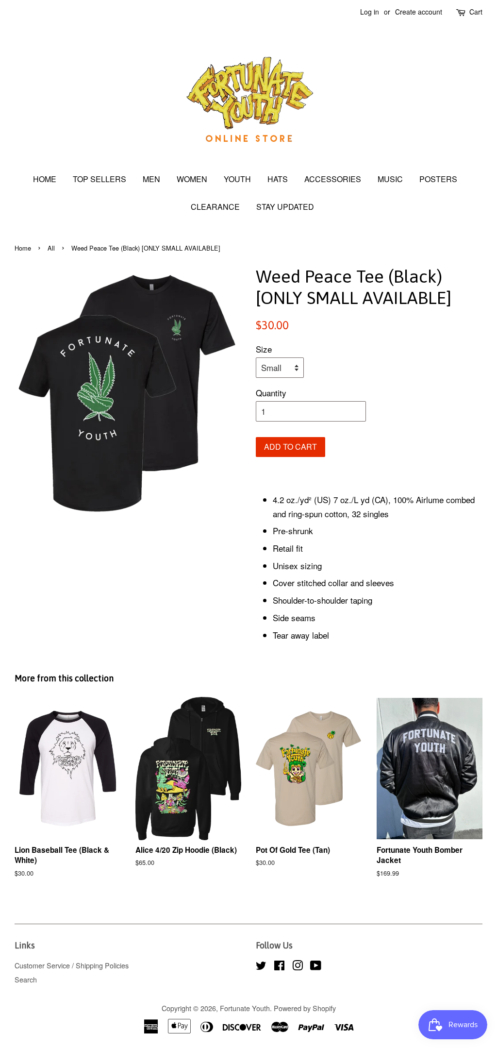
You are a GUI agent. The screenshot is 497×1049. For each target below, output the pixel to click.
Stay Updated (285, 206)
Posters (438, 179)
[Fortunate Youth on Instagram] (297, 967)
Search (26, 979)
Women (192, 179)
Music (390, 179)
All (51, 248)
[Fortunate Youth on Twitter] (261, 967)
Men (151, 179)
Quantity (271, 393)
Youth (237, 179)
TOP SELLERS (99, 179)
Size (264, 349)
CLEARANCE (215, 206)
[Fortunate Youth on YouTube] (315, 967)
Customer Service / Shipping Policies (72, 965)
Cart (475, 12)
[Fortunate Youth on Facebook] (279, 967)
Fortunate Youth (245, 1008)
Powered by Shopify (305, 1008)
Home (44, 179)
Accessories (332, 179)
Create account (418, 12)
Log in (369, 12)
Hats (277, 179)
